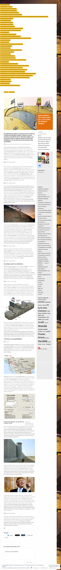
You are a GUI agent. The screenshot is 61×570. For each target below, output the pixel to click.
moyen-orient (43, 329)
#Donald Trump (41, 137)
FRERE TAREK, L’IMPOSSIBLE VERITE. (7, 18)
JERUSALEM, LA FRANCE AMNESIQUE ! (7, 24)
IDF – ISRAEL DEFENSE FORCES (6, 20)
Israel (46, 319)
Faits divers (41, 292)
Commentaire (29, 562)
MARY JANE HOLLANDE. (4, 61)
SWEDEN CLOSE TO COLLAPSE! (6, 81)
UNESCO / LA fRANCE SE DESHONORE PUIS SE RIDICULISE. (10, 85)
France (44, 313)
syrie (49, 341)
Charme (40, 305)
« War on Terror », (42, 194)
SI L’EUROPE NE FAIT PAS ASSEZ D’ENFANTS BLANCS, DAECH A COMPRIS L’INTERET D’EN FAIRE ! (17, 75)
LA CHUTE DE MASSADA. (5, 32)
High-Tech (40, 288)
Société (40, 282)
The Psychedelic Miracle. (5, 83)
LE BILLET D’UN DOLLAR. (5, 42)
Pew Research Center (24, 174)
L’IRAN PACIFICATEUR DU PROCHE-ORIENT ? (8, 57)
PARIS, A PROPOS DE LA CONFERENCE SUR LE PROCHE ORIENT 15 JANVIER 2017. (14, 69)
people (48, 331)
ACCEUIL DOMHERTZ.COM (5, 4)
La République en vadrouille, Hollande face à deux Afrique (44, 249)
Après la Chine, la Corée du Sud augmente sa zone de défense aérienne (44, 255)
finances (40, 290)
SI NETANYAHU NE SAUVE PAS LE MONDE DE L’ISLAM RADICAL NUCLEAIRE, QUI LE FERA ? (15, 77)
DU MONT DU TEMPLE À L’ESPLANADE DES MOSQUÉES (10, 12)
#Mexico (43, 141)
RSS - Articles (43, 348)
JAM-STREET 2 (41, 268)
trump (39, 344)
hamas (48, 313)
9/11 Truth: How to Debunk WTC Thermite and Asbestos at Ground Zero (44, 239)
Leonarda (40, 284)
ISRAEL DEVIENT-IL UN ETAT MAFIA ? (7, 22)
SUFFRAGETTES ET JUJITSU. (5, 79)
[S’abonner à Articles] (39, 348)
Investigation (41, 280)
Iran (39, 319)
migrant (46, 322)
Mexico (39, 135)
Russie (47, 338)
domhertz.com (7, 2)
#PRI (45, 147)
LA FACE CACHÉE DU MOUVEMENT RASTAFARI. (8, 34)
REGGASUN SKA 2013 (43, 266)
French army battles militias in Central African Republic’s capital (44, 212)
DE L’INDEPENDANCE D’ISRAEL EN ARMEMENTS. (9, 10)
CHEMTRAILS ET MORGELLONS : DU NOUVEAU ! (8, 8)
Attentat (47, 302)
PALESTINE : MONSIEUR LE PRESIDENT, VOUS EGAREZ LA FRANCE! (11, 67)
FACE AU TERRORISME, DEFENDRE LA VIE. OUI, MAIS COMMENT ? (11, 14)
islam (43, 319)
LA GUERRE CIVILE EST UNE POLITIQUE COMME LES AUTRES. (10, 36)
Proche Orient (41, 278)
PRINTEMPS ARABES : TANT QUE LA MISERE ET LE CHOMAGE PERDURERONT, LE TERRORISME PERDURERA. (18, 73)
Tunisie (43, 344)
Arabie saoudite (42, 299)
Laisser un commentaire (43, 149)
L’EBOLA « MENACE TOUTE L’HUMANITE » (7, 26)
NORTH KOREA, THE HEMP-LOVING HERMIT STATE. (9, 63)
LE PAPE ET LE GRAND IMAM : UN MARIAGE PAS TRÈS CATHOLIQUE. (11, 44)
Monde (39, 286)
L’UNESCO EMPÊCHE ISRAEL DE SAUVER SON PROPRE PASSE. (10, 30)
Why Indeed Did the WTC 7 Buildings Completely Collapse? (44, 198)
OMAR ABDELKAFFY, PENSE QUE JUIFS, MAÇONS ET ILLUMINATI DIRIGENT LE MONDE (14, 65)
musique (40, 294)
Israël (41, 322)
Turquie (48, 344)
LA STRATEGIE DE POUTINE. (5, 40)
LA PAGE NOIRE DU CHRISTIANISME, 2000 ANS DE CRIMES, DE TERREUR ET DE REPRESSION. (15, 38)
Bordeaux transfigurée (43, 188)
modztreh (40, 131)
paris (44, 331)
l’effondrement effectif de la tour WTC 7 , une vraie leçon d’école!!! (44, 229)
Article (39, 276)
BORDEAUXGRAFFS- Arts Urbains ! (6, 6)
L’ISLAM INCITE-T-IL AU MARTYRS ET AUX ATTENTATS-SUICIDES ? (12, 28)
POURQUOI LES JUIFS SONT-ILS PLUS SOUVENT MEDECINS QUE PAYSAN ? (13, 71)
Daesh (44, 305)
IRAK (48, 317)
